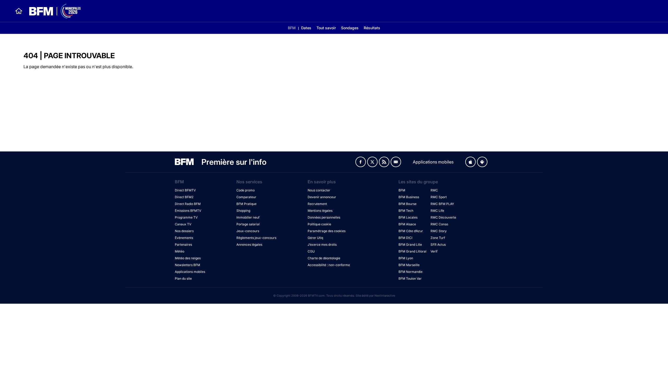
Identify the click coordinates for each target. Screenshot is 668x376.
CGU (311, 251)
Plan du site (183, 278)
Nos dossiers (184, 231)
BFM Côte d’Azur (410, 231)
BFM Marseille (409, 265)
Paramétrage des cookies (326, 231)
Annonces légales (249, 244)
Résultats (372, 28)
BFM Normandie (410, 272)
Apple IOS (470, 162)
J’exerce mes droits (322, 244)
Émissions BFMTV (188, 211)
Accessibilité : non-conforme (329, 265)
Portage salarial (248, 224)
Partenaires (183, 244)
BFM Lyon (405, 258)
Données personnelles (324, 217)
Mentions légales (320, 211)
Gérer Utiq (315, 238)
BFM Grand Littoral (412, 251)
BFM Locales (408, 217)
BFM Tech (405, 211)
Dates (306, 28)
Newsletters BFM (187, 265)
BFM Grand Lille (410, 244)
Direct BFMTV (185, 190)
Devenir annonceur (322, 197)
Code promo (245, 190)
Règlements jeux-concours (256, 238)
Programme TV (186, 217)
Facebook (360, 162)
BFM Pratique (246, 204)
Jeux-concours (247, 231)
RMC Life (437, 211)
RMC (434, 190)
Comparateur (246, 197)
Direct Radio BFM (188, 204)
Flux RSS (384, 162)
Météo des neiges (188, 258)
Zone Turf (438, 238)
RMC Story (439, 231)
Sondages (350, 28)
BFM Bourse (407, 204)
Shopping (243, 211)
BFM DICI (405, 238)
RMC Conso (439, 224)
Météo (179, 251)
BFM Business (408, 197)
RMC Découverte (443, 217)
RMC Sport (439, 197)
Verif (434, 251)
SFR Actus (438, 244)
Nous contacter (319, 190)
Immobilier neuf (247, 217)
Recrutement (317, 204)
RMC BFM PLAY (442, 204)
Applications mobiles (190, 272)
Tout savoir (326, 28)
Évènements (184, 238)
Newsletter (396, 162)
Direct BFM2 (184, 197)
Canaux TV (183, 224)
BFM (292, 28)
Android (482, 162)
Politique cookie (319, 224)
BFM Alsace (407, 224)
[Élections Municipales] (52, 11)
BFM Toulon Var (410, 278)
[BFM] (15, 11)
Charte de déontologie (324, 258)
